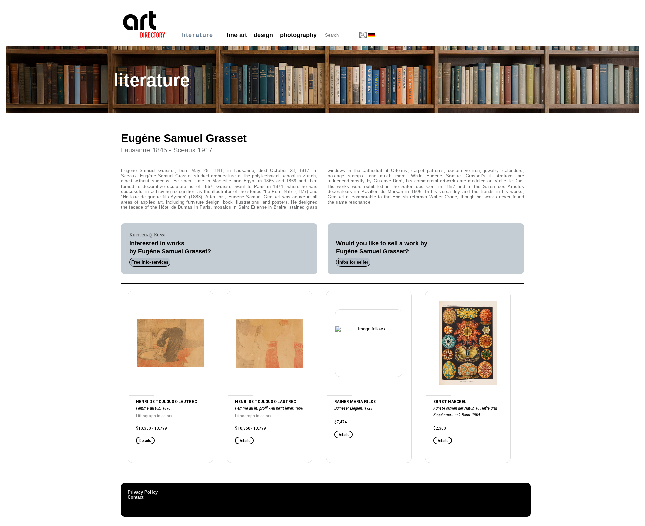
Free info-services (149, 262)
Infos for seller (353, 262)
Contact (135, 497)
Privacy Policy (143, 492)
